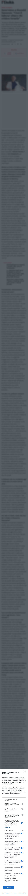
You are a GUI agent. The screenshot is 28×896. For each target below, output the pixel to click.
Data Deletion (5, 893)
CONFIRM (8, 887)
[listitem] (14, 800)
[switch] (22, 804)
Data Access (14, 893)
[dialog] (14, 832)
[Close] (24, 772)
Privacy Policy (22, 893)
